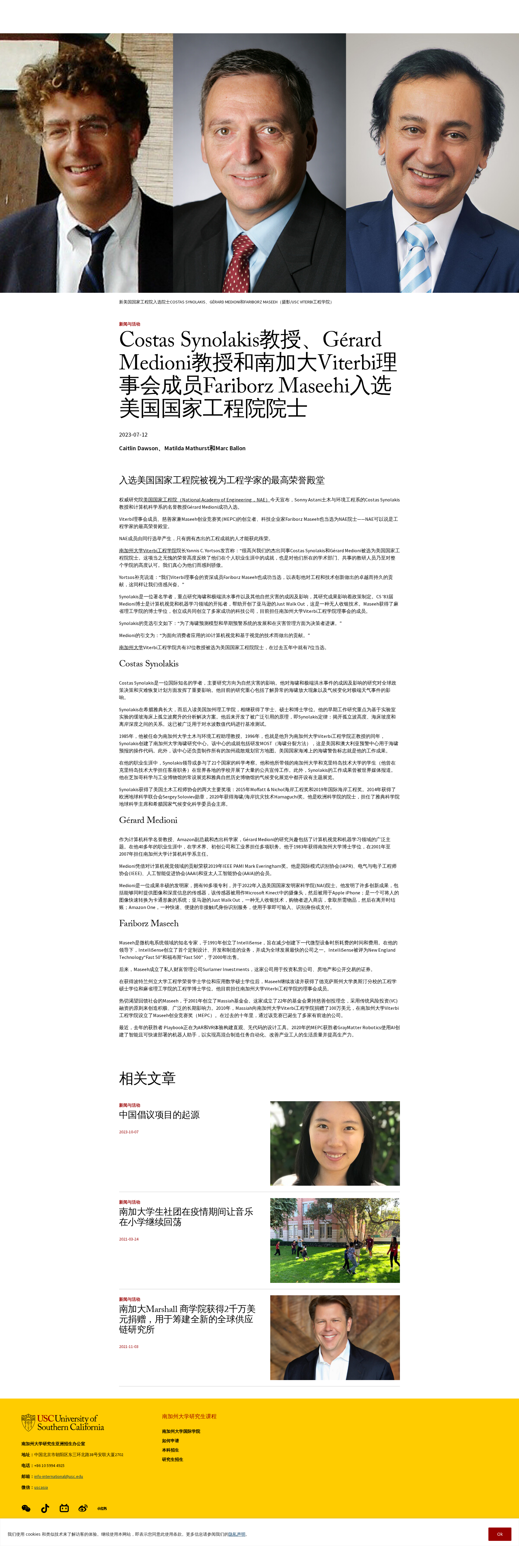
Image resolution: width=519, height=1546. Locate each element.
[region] (259, 1532)
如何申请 (170, 1440)
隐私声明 (236, 1534)
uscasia (41, 1487)
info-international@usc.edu (58, 1476)
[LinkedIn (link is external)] (102, 1508)
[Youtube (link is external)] (83, 1508)
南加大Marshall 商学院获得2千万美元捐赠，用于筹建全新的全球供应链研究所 (187, 1321)
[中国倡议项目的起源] (335, 1143)
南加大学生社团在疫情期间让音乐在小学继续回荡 (186, 1218)
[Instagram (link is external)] (64, 1508)
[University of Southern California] (63, 1423)
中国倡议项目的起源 (159, 1116)
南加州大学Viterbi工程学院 (148, 550)
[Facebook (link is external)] (26, 1508)
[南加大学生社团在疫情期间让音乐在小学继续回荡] (335, 1240)
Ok (500, 1534)
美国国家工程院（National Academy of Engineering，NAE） (206, 500)
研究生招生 (172, 1459)
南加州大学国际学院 (181, 1431)
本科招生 (170, 1450)
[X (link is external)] (45, 1508)
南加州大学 (131, 647)
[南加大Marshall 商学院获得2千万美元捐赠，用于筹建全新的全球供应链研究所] (335, 1337)
